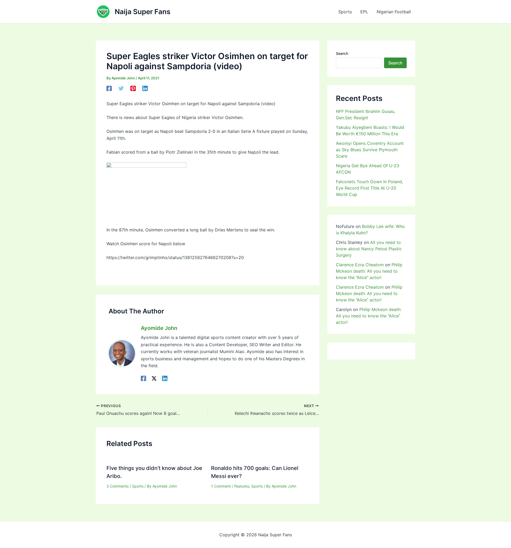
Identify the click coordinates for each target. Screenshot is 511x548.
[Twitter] (121, 88)
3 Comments (117, 486)
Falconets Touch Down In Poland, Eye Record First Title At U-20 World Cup (369, 188)
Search (342, 53)
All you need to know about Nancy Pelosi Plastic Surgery (369, 249)
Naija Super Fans (142, 11)
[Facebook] (109, 88)
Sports (345, 11)
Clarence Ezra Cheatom (360, 264)
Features (241, 486)
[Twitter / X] (154, 378)
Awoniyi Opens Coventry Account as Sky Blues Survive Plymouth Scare (370, 150)
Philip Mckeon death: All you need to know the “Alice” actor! (369, 271)
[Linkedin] (145, 88)
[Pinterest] (133, 88)
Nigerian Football (394, 11)
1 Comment (221, 486)
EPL (364, 11)
